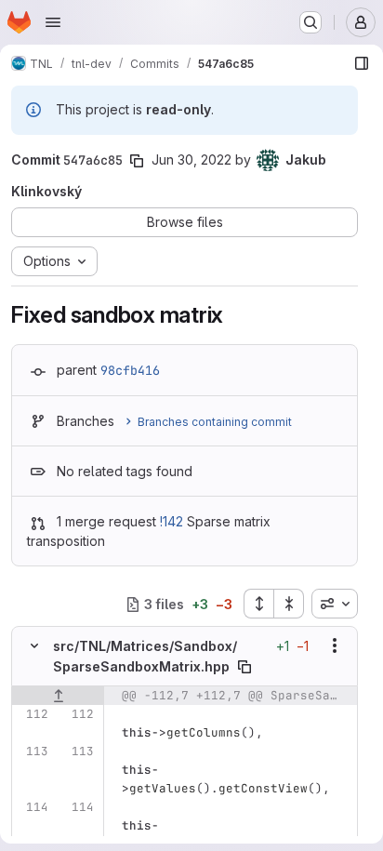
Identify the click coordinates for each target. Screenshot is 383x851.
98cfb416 (130, 370)
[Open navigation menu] (53, 22)
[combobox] (334, 603)
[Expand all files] (258, 603)
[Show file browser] (361, 63)
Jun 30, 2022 (191, 159)
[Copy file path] (244, 667)
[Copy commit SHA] (136, 161)
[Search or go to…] (310, 22)
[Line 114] (32, 807)
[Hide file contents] (34, 645)
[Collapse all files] (289, 603)
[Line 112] (32, 714)
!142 (171, 521)
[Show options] (335, 645)
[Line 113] (32, 751)
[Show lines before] (58, 695)
